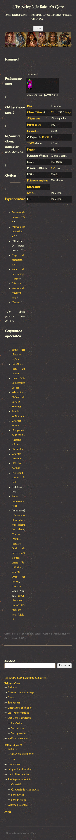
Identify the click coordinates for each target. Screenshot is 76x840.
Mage (68, 112)
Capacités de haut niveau (25, 789)
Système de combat (18, 738)
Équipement (15, 199)
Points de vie (34, 125)
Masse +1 (17, 283)
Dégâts (30, 149)
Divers (11, 697)
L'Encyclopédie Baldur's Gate (38, 7)
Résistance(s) (34, 187)
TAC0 (30, 143)
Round (45, 137)
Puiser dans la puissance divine (18, 383)
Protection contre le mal (18, 478)
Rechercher (9, 661)
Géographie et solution (20, 708)
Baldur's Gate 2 (42, 634)
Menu (38, 28)
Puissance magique (37, 180)
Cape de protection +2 (18, 260)
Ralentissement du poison (18, 369)
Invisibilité (17, 449)
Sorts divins (17, 728)
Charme (16, 534)
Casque (16, 302)
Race (29, 106)
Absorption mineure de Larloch (18, 397)
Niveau (40, 112)
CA (53, 168)
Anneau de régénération (18, 293)
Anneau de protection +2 (18, 232)
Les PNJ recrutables (18, 713)
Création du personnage (21, 692)
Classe (30, 112)
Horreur (16, 406)
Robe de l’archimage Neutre (18, 274)
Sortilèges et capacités (19, 718)
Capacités (16, 723)
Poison (15, 605)
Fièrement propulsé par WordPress (21, 833)
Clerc (54, 112)
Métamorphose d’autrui (18, 520)
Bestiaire (55, 634)
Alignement (33, 118)
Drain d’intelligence (18, 558)
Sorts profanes (18, 733)
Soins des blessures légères (18, 355)
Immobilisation (18, 610)
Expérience (33, 131)
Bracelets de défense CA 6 (18, 217)
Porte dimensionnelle (18, 501)
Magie (30, 193)
